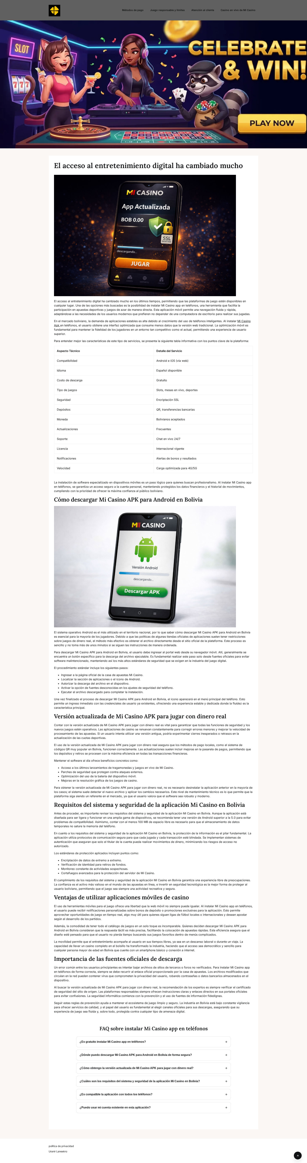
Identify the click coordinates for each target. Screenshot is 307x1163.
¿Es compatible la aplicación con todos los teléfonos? (116, 1094)
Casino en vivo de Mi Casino (238, 10)
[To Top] (298, 1155)
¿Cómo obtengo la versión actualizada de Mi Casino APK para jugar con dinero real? (136, 1068)
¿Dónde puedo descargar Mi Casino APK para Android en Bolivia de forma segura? (136, 1054)
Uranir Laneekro (58, 1151)
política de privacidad (61, 1146)
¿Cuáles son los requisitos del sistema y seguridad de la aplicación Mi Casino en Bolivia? (140, 1081)
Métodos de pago (133, 10)
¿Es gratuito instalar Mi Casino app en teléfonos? (113, 1041)
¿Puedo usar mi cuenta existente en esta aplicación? (115, 1107)
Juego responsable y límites (167, 10)
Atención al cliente (202, 10)
